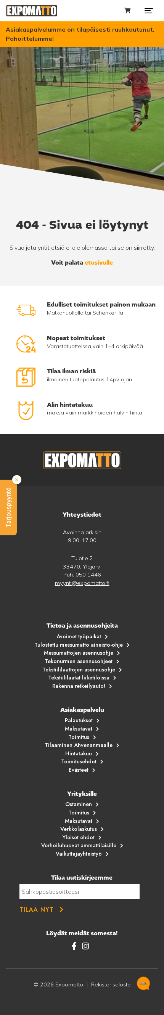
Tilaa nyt (36, 909)
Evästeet (78, 770)
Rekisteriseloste (111, 984)
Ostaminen (78, 804)
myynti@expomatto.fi (82, 583)
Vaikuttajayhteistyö (79, 854)
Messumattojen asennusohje (78, 653)
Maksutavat (78, 728)
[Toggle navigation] (149, 11)
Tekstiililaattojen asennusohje (78, 669)
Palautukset (79, 720)
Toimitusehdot (78, 761)
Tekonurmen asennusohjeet (79, 661)
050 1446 (88, 574)
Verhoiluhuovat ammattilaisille (78, 845)
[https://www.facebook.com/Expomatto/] (75, 946)
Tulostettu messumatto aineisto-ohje (78, 645)
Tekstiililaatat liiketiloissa (78, 677)
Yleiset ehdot (79, 837)
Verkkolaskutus (78, 829)
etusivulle (99, 263)
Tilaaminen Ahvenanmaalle (79, 745)
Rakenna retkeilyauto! (78, 686)
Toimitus (78, 737)
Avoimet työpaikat (78, 636)
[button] (8, 507)
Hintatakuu (78, 753)
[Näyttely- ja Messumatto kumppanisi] (31, 10)
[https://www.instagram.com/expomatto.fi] (85, 946)
